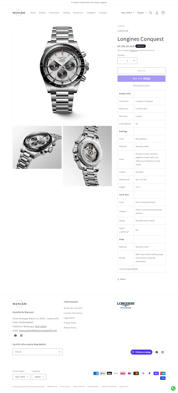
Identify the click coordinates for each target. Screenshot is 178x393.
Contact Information (73, 313)
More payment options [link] (141, 85)
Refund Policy (70, 327)
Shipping (133, 50)
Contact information (109, 386)
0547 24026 (40, 326)
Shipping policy (93, 386)
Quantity (121, 55)
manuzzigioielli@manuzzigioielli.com (38, 330)
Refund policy (52, 386)
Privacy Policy (70, 322)
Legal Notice (69, 318)
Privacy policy (65, 386)
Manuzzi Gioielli (24, 387)
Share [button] (122, 279)
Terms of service (79, 386)
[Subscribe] (59, 352)
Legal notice (123, 386)
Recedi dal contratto (73, 308)
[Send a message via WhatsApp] (173, 388)
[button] (151, 13)
